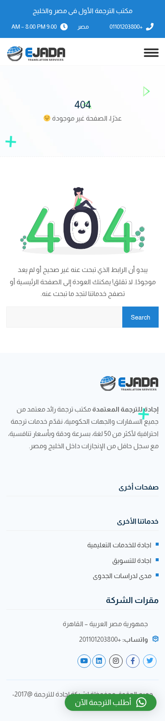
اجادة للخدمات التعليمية (119, 545)
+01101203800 (126, 26)
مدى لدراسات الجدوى (122, 575)
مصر (83, 26)
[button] (111, 702)
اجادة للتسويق (131, 560)
